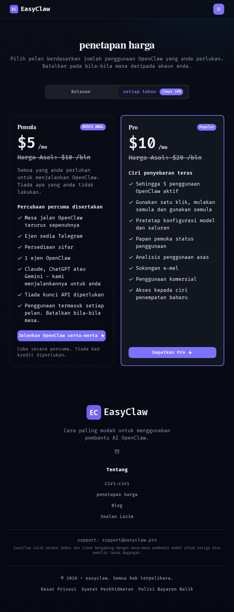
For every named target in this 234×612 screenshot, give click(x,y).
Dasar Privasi (58, 589)
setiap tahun (152, 91)
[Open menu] (218, 9)
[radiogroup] (117, 92)
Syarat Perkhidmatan (107, 589)
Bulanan (80, 91)
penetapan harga (117, 494)
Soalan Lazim (117, 516)
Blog (117, 505)
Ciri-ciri (117, 483)
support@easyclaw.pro (129, 540)
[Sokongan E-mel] (117, 451)
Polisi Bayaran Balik (165, 589)
